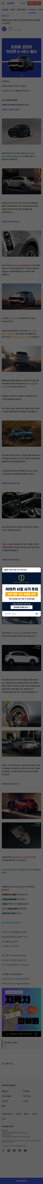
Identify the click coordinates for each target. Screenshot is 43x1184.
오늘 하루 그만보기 (10, 614)
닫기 (37, 614)
